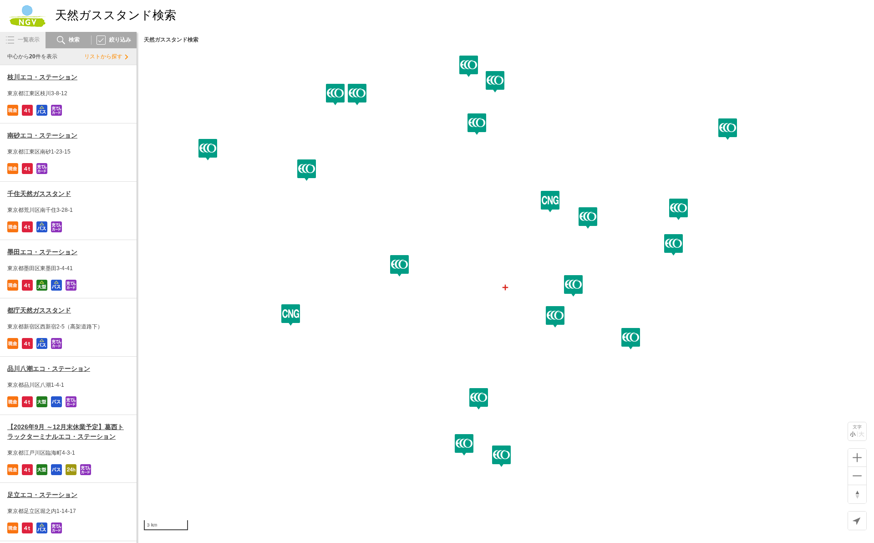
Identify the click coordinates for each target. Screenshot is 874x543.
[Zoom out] (857, 476)
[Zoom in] (857, 458)
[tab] (23, 40)
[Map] (505, 287)
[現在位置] (857, 521)
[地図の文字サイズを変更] (857, 431)
